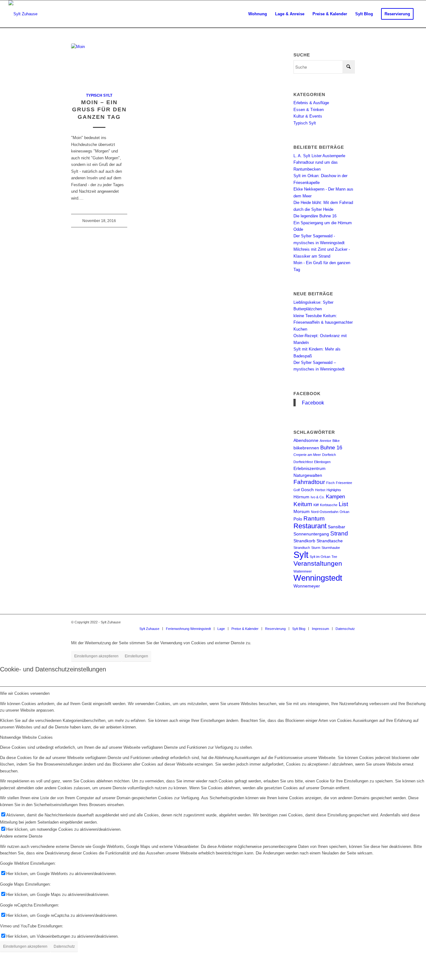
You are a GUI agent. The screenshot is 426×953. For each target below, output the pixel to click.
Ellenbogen (322, 462)
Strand (339, 533)
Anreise (325, 441)
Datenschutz (64, 946)
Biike (336, 441)
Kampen (335, 497)
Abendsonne (305, 440)
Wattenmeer (302, 571)
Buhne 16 (331, 448)
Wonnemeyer (306, 585)
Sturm (315, 547)
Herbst (320, 490)
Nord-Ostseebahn (324, 512)
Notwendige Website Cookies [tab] (26, 737)
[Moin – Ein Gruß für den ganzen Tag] (99, 64)
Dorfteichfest (303, 462)
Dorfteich (329, 455)
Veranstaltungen (317, 563)
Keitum (302, 504)
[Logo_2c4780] (22, 14)
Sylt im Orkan (320, 557)
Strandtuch (301, 547)
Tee (334, 557)
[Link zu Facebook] (341, 622)
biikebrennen (306, 447)
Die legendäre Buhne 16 (314, 216)
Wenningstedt (317, 578)
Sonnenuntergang (311, 533)
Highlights (334, 490)
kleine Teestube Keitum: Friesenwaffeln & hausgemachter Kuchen (323, 322)
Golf (296, 490)
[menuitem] (257, 14)
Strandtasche (330, 540)
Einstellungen (136, 656)
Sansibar (336, 526)
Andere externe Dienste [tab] (21, 836)
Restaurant (310, 526)
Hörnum (301, 496)
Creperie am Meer (307, 455)
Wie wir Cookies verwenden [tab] (25, 693)
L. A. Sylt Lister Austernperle (319, 155)
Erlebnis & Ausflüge (311, 102)
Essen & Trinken (308, 109)
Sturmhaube (331, 547)
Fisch (330, 483)
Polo (297, 518)
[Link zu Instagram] (331, 622)
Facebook (307, 393)
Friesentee (344, 483)
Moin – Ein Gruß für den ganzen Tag (99, 109)
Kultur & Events (307, 116)
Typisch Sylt (99, 95)
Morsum (301, 511)
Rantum (314, 518)
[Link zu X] (350, 622)
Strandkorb (304, 540)
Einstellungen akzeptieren (96, 656)
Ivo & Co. (318, 497)
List (343, 504)
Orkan (344, 512)
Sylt (300, 554)
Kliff (316, 505)
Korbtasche (328, 505)
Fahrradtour (309, 482)
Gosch (307, 489)
